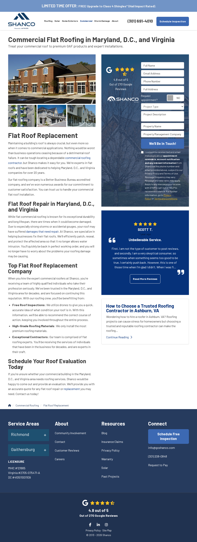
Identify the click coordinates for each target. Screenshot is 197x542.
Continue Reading (117, 337)
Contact (60, 441)
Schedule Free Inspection (168, 436)
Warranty (107, 459)
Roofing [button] (48, 21)
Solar (104, 467)
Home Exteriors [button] (70, 21)
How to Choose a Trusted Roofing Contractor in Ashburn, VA (140, 308)
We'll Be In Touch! (162, 143)
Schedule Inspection (172, 21)
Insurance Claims (112, 441)
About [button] (115, 21)
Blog (104, 433)
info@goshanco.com (161, 447)
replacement (71, 389)
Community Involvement (70, 433)
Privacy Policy (110, 450)
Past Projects (110, 476)
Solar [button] (57, 21)
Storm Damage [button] (102, 21)
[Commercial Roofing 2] (52, 79)
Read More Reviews (145, 278)
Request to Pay (158, 465)
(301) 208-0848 (157, 456)
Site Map (107, 530)
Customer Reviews (67, 450)
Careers (60, 459)
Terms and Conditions (165, 198)
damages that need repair (42, 231)
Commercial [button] (86, 21)
